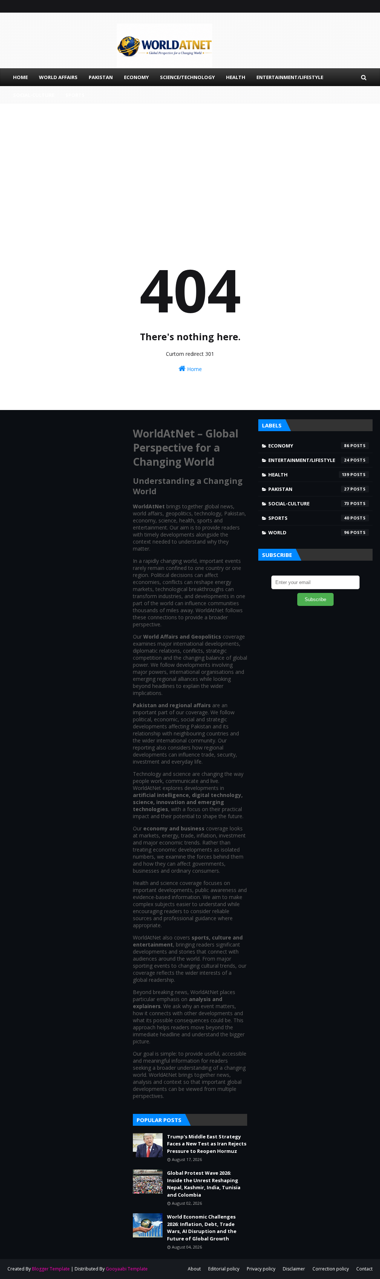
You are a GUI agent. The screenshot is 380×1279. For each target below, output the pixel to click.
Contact (364, 1269)
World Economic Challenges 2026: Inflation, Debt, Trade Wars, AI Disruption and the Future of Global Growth (201, 1227)
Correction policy (330, 1269)
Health (308, 474)
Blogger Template (51, 1269)
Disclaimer (294, 1269)
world (308, 532)
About (194, 1269)
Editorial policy (223, 1269)
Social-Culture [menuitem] (33, 95)
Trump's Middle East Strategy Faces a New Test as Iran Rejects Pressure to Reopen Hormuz (206, 1143)
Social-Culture (308, 503)
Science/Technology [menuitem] (187, 77)
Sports (308, 518)
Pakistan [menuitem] (101, 77)
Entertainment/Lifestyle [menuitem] (289, 77)
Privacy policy (261, 1269)
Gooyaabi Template (127, 1269)
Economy (308, 445)
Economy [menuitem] (136, 77)
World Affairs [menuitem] (58, 77)
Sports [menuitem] (75, 95)
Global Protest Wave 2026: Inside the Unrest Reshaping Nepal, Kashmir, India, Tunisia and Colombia (203, 1184)
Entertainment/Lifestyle (308, 460)
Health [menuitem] (235, 77)
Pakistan (308, 489)
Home (194, 369)
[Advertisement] (190, 167)
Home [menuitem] (20, 77)
